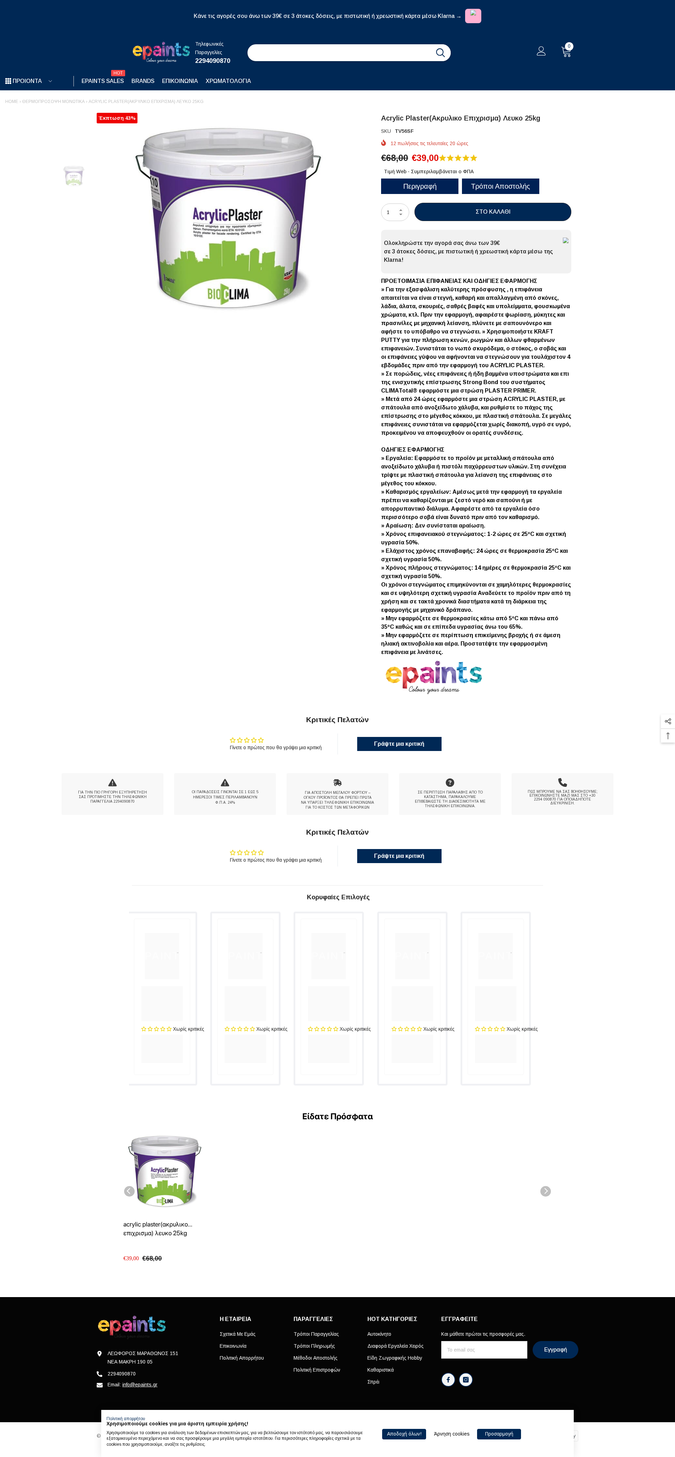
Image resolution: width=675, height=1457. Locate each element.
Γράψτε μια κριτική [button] (399, 744)
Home (11, 101)
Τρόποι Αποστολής (500, 186)
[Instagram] (466, 1380)
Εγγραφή (555, 1350)
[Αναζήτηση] (349, 52)
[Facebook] (448, 1380)
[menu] (8, 81)
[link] (112, 794)
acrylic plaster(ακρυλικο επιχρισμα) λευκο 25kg (155, 1228)
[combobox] (339, 52)
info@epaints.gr (140, 1384)
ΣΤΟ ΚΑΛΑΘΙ (493, 212)
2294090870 (212, 60)
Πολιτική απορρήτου (126, 1418)
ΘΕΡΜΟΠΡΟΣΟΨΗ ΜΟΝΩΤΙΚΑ (53, 101)
